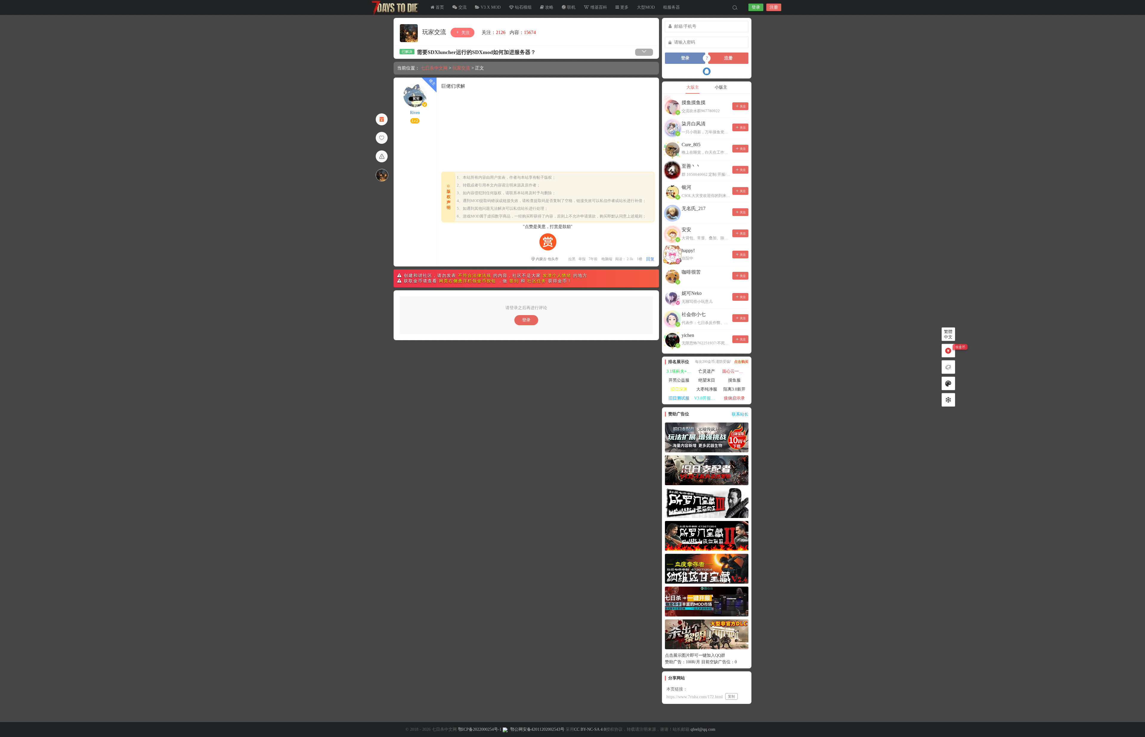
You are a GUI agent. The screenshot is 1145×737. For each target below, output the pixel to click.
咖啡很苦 (691, 272)
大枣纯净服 (706, 389)
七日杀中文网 (393, 7)
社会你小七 (693, 314)
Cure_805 (691, 144)
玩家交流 (435, 32)
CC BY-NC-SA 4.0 (590, 729)
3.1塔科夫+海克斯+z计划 (679, 371)
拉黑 (571, 259)
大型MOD (646, 7)
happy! (688, 250)
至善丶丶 (691, 166)
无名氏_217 (693, 208)
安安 (686, 229)
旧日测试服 (679, 398)
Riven (415, 112)
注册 (774, 7)
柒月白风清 (693, 123)
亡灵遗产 (706, 371)
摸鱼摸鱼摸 (693, 102)
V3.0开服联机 (706, 398)
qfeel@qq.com (703, 729)
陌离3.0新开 (734, 389)
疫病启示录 (734, 398)
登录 (756, 7)
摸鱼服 (734, 380)
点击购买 (741, 362)
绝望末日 (706, 380)
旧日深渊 (679, 389)
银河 (686, 187)
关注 (465, 32)
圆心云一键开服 (735, 371)
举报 (582, 259)
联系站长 (740, 414)
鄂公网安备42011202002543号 (537, 729)
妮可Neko (692, 293)
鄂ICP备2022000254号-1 (480, 729)
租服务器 (671, 7)
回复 (650, 259)
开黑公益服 (679, 380)
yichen (688, 335)
